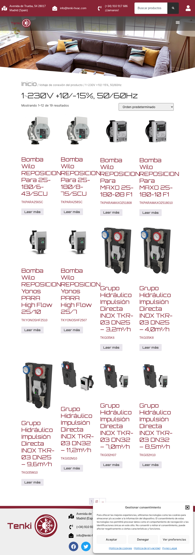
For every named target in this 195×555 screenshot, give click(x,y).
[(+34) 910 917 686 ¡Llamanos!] (99, 8)
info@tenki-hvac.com (73, 8)
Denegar (143, 539)
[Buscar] (173, 8)
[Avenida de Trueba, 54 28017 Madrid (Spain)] (4, 8)
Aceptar (111, 539)
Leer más (32, 212)
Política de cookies (120, 548)
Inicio (29, 83)
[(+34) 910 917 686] (71, 527)
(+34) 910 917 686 (88, 527)
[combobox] (150, 8)
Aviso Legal (169, 548)
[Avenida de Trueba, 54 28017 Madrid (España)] (71, 516)
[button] (187, 507)
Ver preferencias (174, 539)
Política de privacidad (147, 548)
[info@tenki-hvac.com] (54, 8)
